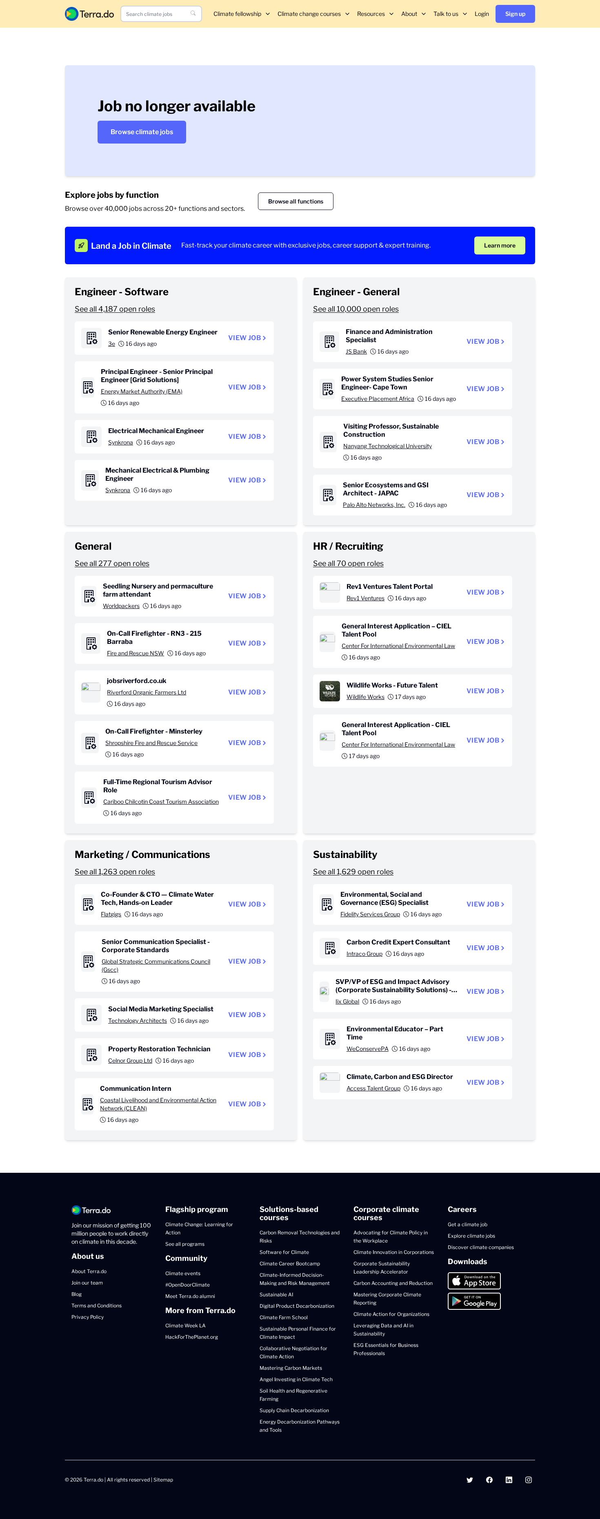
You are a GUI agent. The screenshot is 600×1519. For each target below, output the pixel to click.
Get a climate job (467, 1224)
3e (111, 343)
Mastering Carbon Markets (291, 1368)
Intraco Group (364, 953)
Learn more (500, 245)
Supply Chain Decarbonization (294, 1410)
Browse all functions (295, 201)
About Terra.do (89, 1271)
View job (244, 338)
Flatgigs (111, 914)
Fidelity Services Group (370, 914)
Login (482, 13)
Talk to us (445, 13)
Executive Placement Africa (377, 398)
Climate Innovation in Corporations (393, 1252)
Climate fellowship (237, 13)
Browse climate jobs (142, 132)
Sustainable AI (276, 1294)
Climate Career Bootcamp (290, 1263)
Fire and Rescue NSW (135, 653)
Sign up (515, 13)
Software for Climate (284, 1252)
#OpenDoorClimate (187, 1285)
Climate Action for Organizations (391, 1314)
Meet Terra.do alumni (190, 1296)
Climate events (182, 1273)
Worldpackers (121, 605)
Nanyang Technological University (387, 445)
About (409, 13)
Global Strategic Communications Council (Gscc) (156, 965)
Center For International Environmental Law (398, 645)
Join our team (87, 1283)
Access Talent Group (373, 1088)
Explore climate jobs (471, 1236)
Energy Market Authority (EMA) (141, 391)
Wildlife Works (365, 696)
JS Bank (356, 351)
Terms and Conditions (96, 1305)
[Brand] (89, 13)
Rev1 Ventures (365, 598)
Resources (371, 13)
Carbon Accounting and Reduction (393, 1283)
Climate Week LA (185, 1325)
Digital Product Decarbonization (297, 1306)
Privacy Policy (87, 1317)
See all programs (184, 1244)
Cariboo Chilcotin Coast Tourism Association (161, 801)
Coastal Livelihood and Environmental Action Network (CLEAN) (158, 1104)
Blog (76, 1294)
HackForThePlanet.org (191, 1337)
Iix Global (347, 1001)
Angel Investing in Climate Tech (296, 1379)
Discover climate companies (481, 1247)
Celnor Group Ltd (130, 1060)
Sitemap (163, 1480)
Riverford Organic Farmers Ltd (146, 692)
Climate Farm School (284, 1317)
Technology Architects (137, 1020)
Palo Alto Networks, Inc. (374, 504)
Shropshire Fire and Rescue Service (151, 742)
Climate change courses (309, 13)
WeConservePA (368, 1048)
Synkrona (120, 442)
